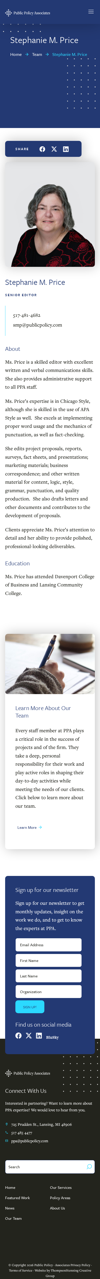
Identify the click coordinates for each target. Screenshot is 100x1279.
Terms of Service (20, 1270)
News (9, 1208)
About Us (57, 1208)
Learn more (27, 827)
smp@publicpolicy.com (37, 324)
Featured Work (17, 1197)
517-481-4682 (26, 315)
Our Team (13, 1218)
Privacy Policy (80, 1265)
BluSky (52, 1037)
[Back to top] (89, 1268)
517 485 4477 (21, 1132)
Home (10, 1187)
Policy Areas (60, 1197)
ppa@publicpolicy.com (29, 1140)
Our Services (61, 1187)
